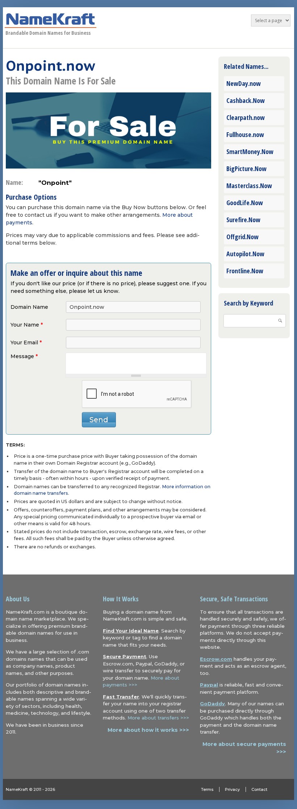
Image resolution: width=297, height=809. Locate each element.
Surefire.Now (243, 219)
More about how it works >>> (148, 730)
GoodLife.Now (244, 202)
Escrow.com (216, 659)
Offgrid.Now (242, 236)
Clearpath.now (245, 117)
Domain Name (29, 307)
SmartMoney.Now (249, 151)
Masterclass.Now (249, 185)
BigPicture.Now (246, 168)
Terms (207, 789)
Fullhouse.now (245, 134)
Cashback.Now (245, 100)
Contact (259, 789)
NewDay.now (243, 83)
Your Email (26, 342)
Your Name (27, 324)
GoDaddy (212, 703)
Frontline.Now (244, 270)
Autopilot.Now (245, 253)
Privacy (232, 789)
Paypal (209, 685)
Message (24, 356)
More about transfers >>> (158, 718)
